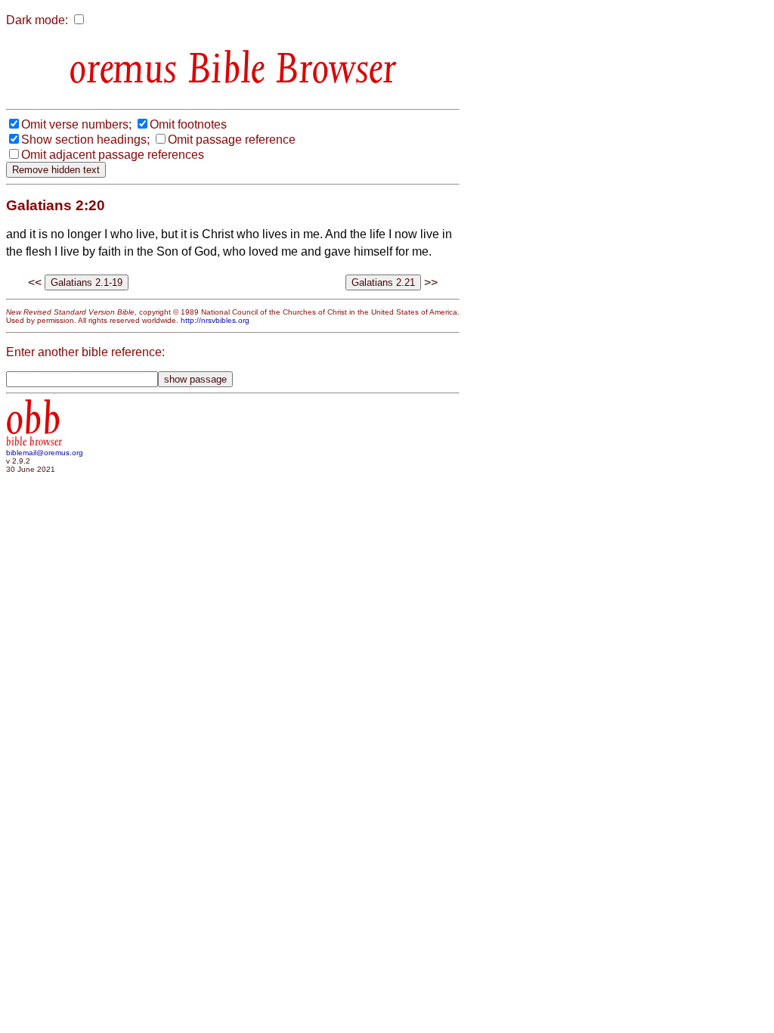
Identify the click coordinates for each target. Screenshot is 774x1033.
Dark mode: (37, 20)
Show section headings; (85, 139)
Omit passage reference (232, 139)
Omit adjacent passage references (112, 154)
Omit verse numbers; (76, 124)
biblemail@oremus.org (44, 452)
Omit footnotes (188, 124)
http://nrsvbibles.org (215, 320)
